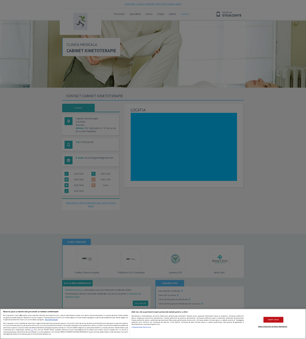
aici (32, 330)
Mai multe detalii (51, 320)
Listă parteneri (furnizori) (141, 327)
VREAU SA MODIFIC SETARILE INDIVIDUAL (272, 326)
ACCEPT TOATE (273, 320)
